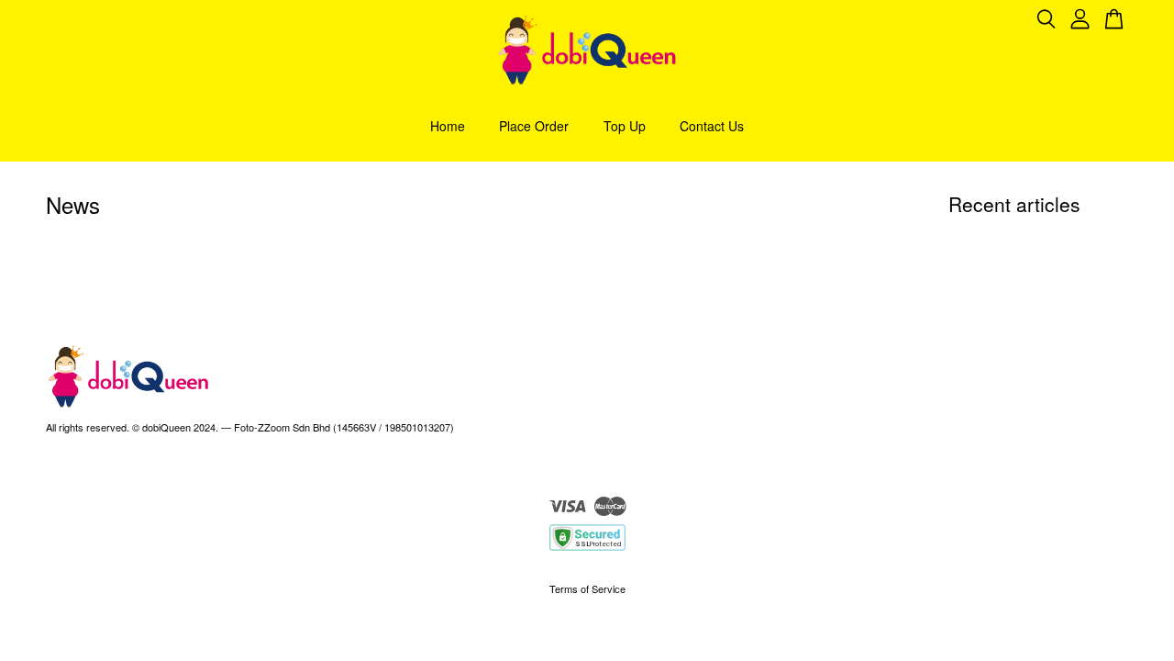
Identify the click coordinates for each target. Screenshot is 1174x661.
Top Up (625, 126)
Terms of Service (587, 588)
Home (447, 126)
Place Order (534, 126)
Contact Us (712, 126)
